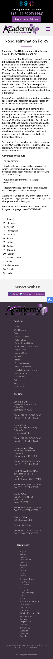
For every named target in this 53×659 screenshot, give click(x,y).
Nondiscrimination (30, 655)
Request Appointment (26, 19)
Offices (17, 333)
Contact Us (19, 386)
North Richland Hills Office (26, 346)
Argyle (23, 551)
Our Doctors (20, 330)
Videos (17, 359)
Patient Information (23, 366)
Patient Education (22, 373)
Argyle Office (20, 349)
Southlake (25, 627)
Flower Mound (27, 578)
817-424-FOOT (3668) (27, 14)
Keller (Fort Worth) (29, 601)
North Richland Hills (30, 613)
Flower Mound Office (24, 343)
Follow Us (27, 294)
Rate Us (17, 380)
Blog (16, 383)
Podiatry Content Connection (26, 647)
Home (16, 326)
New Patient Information (26, 370)
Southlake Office (22, 336)
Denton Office (21, 353)
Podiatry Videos (22, 363)
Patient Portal (21, 376)
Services (17, 356)
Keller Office (20, 340)
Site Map (18, 655)
